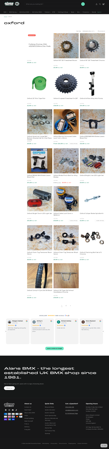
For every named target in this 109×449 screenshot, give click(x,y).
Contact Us (27, 407)
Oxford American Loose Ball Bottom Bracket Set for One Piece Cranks (39, 138)
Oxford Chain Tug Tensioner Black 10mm (39, 253)
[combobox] (54, 4)
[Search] (83, 4)
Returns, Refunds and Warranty (51, 419)
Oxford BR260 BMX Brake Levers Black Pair (39, 176)
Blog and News (49, 407)
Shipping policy (72, 443)
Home (5, 16)
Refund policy (45, 443)
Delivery (26, 426)
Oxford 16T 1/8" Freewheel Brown (65, 60)
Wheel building (29, 418)
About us (9, 388)
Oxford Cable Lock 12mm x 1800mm (63, 214)
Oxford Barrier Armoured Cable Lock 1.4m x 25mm (65, 137)
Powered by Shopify (36, 443)
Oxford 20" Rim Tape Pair (36, 98)
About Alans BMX (29, 412)
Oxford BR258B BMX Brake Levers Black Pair (92, 137)
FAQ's (26, 415)
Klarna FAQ (48, 428)
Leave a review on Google (54, 348)
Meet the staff (28, 421)
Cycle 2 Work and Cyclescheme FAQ (50, 424)
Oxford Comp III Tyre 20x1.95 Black (39, 290)
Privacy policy (54, 443)
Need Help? (27, 410)
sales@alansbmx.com (71, 410)
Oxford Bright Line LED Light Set (92, 175)
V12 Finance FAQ (50, 430)
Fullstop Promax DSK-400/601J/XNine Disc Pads (40, 45)
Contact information (82, 443)
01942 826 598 (69, 407)
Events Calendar (50, 412)
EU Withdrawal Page (71, 413)
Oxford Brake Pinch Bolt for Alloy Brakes (66, 176)
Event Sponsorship (50, 415)
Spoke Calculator (50, 410)
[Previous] (6, 331)
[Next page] (70, 305)
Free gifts (27, 429)
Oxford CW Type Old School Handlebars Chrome (64, 291)
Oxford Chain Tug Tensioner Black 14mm (66, 253)
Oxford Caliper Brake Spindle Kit (91, 213)
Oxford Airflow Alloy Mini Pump (91, 98)
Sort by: (78, 31)
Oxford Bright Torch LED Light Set (39, 213)
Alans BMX (28, 443)
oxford (10, 16)
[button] (6, 12)
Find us (26, 424)
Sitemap (47, 433)
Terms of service (63, 443)
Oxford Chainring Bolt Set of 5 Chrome (91, 253)
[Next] (103, 331)
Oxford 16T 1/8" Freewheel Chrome (92, 60)
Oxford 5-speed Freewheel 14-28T (66, 98)
